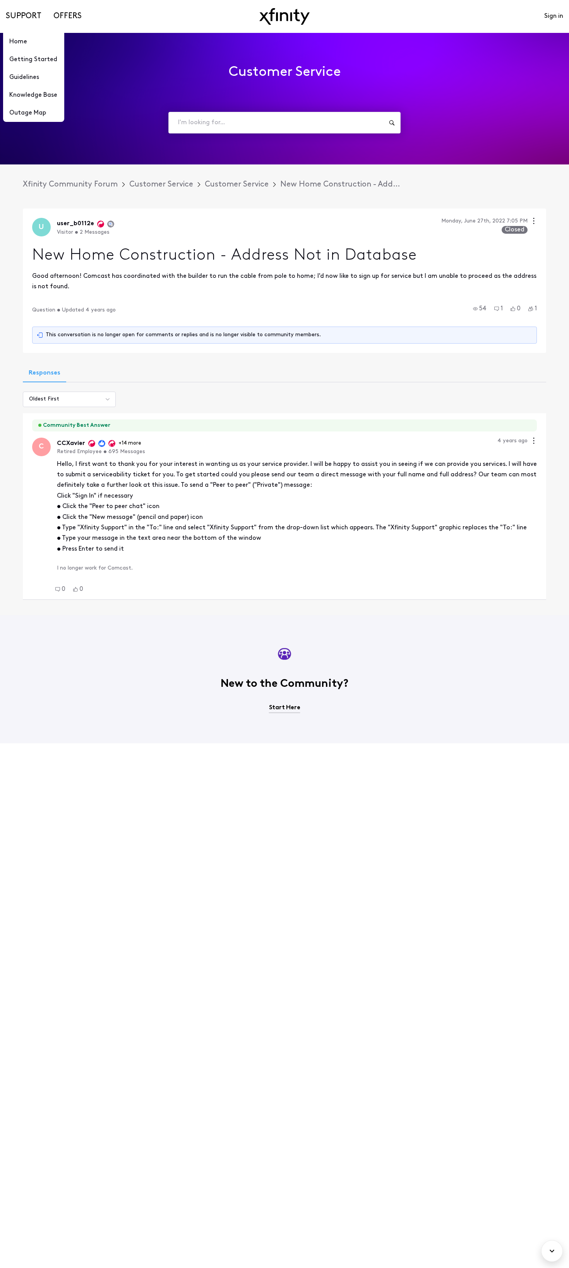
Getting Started (33, 59)
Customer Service (161, 184)
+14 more (129, 443)
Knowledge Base (33, 95)
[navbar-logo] (284, 16)
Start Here (284, 708)
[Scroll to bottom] (552, 1251)
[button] (480, 309)
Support (23, 16)
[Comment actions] (534, 442)
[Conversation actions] (534, 222)
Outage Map (27, 113)
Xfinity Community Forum (70, 184)
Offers (67, 16)
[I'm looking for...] (392, 123)
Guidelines (24, 77)
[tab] (44, 373)
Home (18, 42)
